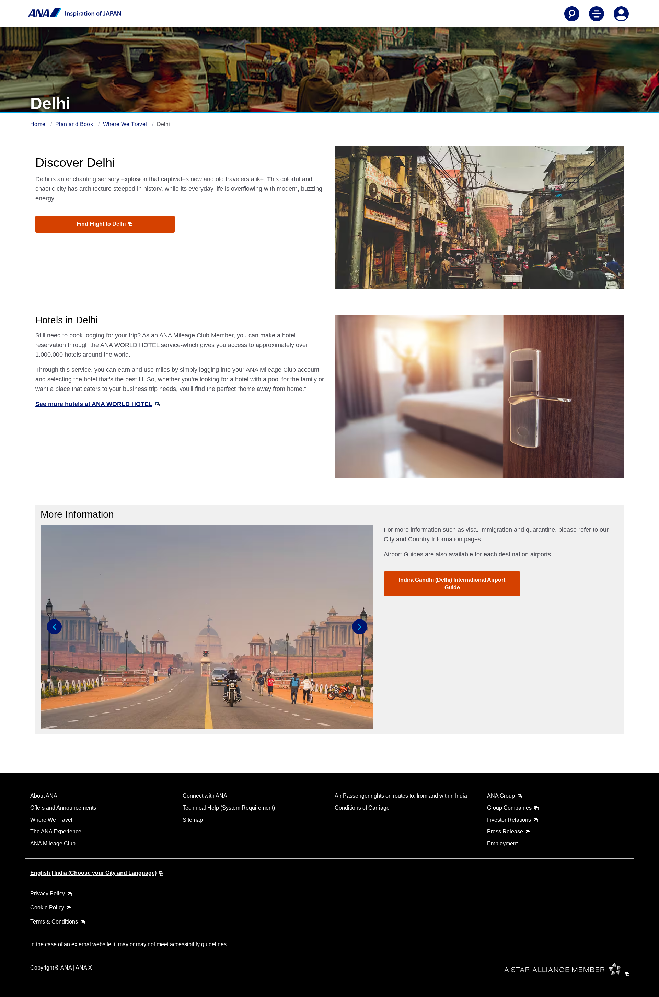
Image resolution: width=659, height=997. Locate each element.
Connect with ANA (205, 796)
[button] (54, 626)
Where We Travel (126, 124)
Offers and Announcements (63, 808)
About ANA (43, 796)
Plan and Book (75, 124)
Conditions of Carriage (362, 808)
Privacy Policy (47, 893)
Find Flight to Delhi (102, 224)
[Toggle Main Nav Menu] (596, 13)
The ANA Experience (55, 831)
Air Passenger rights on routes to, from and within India (401, 796)
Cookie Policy (47, 908)
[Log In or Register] (621, 13)
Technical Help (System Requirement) (229, 808)
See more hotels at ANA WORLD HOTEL (93, 404)
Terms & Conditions (54, 922)
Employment (502, 843)
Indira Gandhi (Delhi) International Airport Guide (452, 583)
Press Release (505, 831)
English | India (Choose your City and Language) (93, 873)
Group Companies (509, 808)
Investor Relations (509, 820)
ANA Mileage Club (53, 843)
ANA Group (501, 796)
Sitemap (193, 820)
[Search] (571, 13)
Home (38, 124)
